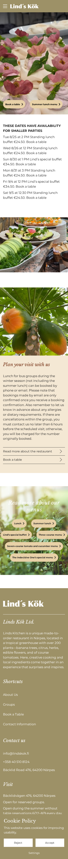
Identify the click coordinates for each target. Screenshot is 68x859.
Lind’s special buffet (15, 534)
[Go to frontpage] (24, 6)
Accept (49, 842)
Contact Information (19, 724)
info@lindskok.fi (16, 753)
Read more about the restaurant (27, 451)
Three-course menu (50, 534)
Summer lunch (42, 523)
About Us (10, 694)
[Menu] (5, 6)
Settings (34, 853)
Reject (18, 842)
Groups (9, 704)
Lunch (17, 523)
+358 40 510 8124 (16, 762)
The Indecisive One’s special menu (32, 557)
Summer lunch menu (44, 104)
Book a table (12, 104)
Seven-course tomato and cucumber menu (32, 546)
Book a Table (13, 714)
